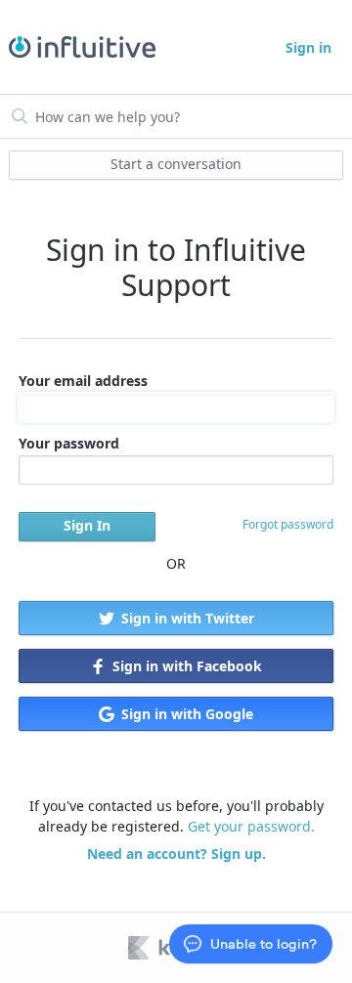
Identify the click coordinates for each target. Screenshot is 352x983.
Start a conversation (176, 163)
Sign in (308, 47)
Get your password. (251, 826)
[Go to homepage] (76, 47)
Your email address (83, 380)
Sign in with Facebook (185, 666)
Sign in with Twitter (185, 618)
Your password (69, 443)
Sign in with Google (185, 714)
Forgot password (287, 524)
